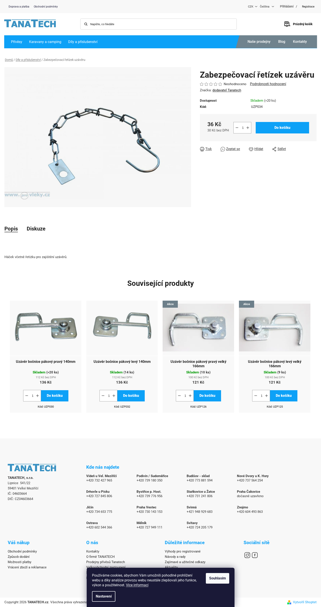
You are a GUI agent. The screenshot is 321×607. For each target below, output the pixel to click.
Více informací (137, 585)
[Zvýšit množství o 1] (247, 127)
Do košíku (282, 128)
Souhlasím (217, 578)
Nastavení (104, 596)
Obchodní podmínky (46, 6)
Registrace (308, 6)
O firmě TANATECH (100, 557)
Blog (281, 41)
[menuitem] (17, 41)
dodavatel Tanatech (226, 90)
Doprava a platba (19, 6)
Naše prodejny (259, 41)
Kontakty (300, 41)
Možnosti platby (19, 562)
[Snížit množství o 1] (237, 127)
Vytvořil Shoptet (305, 602)
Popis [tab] (11, 229)
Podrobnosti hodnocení (268, 84)
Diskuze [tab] (36, 229)
